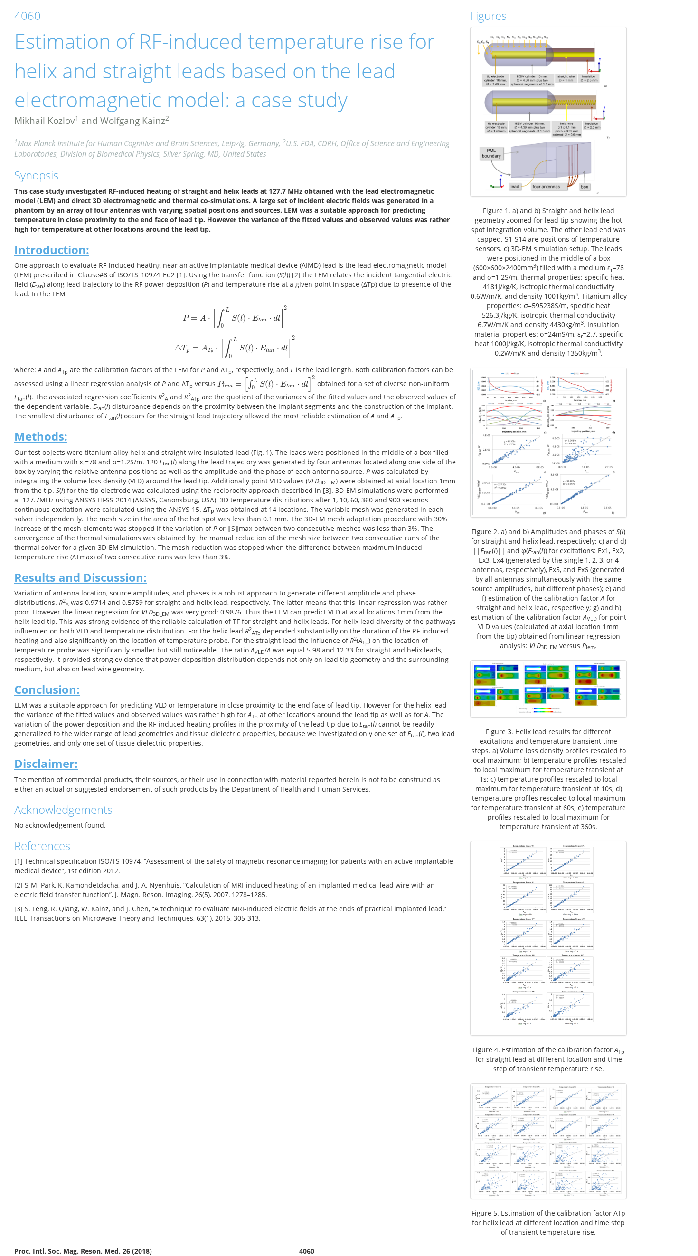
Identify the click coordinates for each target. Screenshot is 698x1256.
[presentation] (235, 317)
